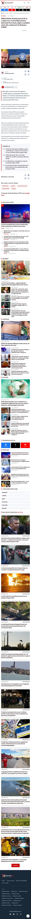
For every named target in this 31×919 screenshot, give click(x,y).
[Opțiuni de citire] (28, 916)
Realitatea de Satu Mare (6, 905)
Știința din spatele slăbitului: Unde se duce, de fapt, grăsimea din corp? (15, 344)
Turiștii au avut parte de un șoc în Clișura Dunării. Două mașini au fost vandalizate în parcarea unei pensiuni (14, 713)
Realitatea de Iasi (14, 902)
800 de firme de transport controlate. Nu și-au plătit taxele (20, 460)
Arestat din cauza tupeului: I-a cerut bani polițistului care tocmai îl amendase (14, 860)
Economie (6, 234)
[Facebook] (4, 10)
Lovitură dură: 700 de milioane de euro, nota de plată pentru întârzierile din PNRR (16, 237)
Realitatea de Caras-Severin (7, 898)
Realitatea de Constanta (7, 900)
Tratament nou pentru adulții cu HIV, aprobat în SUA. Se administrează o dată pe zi (20, 351)
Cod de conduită (5, 883)
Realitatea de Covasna (6, 896)
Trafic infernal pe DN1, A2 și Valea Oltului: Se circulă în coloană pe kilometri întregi (17, 156)
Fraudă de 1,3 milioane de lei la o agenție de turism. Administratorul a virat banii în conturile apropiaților (14, 743)
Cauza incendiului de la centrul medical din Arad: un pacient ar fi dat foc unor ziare (14, 225)
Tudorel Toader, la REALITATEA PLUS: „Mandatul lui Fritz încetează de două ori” (19, 418)
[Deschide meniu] (28, 3)
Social (2, 228)
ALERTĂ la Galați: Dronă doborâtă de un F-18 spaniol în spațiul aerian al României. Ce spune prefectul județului (15, 655)
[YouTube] (12, 10)
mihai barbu (5, 186)
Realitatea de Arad (17, 900)
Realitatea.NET (9, 73)
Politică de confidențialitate (21, 880)
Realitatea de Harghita (19, 898)
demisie (13, 186)
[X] (19, 10)
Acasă (4, 13)
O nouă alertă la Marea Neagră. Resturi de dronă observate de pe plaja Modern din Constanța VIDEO (16, 167)
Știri (7, 13)
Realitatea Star (14, 891)
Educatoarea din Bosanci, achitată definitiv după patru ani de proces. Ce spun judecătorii (20, 411)
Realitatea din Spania (17, 905)
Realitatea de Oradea (17, 896)
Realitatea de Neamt (6, 893)
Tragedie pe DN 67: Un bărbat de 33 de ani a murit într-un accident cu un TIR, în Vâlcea (14, 772)
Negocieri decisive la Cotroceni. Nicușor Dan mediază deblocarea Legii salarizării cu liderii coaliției (16, 243)
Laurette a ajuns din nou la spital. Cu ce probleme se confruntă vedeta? (20, 298)
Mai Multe (15, 865)
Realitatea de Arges (6, 902)
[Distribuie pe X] (28, 74)
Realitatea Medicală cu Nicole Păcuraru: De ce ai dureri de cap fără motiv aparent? (20, 373)
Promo (5, 253)
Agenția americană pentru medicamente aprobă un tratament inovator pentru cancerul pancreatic (18, 366)
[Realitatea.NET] (7, 3)
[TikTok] (26, 10)
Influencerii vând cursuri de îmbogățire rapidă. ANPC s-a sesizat (19, 305)
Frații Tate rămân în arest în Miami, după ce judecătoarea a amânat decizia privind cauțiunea (19, 432)
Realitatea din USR (15, 893)
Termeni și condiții (10, 880)
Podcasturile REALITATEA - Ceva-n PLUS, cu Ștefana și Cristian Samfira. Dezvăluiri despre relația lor (16, 250)
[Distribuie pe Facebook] (28, 71)
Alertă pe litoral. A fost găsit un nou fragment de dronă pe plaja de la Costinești (15, 685)
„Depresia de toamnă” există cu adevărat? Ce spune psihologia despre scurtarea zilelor (20, 358)
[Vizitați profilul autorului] (2, 72)
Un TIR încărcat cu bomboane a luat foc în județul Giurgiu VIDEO (16, 162)
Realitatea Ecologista (23, 891)
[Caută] (24, 2)
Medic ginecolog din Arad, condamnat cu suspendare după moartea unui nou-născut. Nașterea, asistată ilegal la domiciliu (15, 403)
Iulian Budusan (26, 565)
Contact (3, 880)
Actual (11, 13)
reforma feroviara (22, 186)
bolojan (14, 188)
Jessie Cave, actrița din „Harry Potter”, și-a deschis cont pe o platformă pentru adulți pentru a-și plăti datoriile (20, 291)
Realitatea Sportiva (5, 891)
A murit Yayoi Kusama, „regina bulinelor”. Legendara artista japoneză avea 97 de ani (14, 284)
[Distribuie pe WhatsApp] (25, 74)
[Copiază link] (25, 71)
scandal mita (5, 188)
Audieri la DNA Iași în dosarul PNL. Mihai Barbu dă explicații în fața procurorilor (20, 425)
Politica (5, 246)
